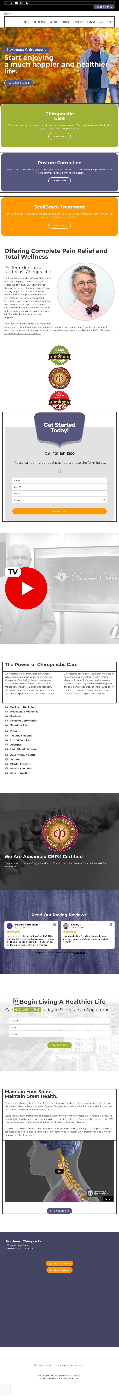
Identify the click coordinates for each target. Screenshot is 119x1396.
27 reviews (79, 952)
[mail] (21, 3)
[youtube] (16, 3)
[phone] (27, 3)
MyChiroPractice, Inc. (71, 1376)
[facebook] (6, 3)
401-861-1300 (63, 453)
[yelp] (11, 3)
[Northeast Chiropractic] (8, 13)
